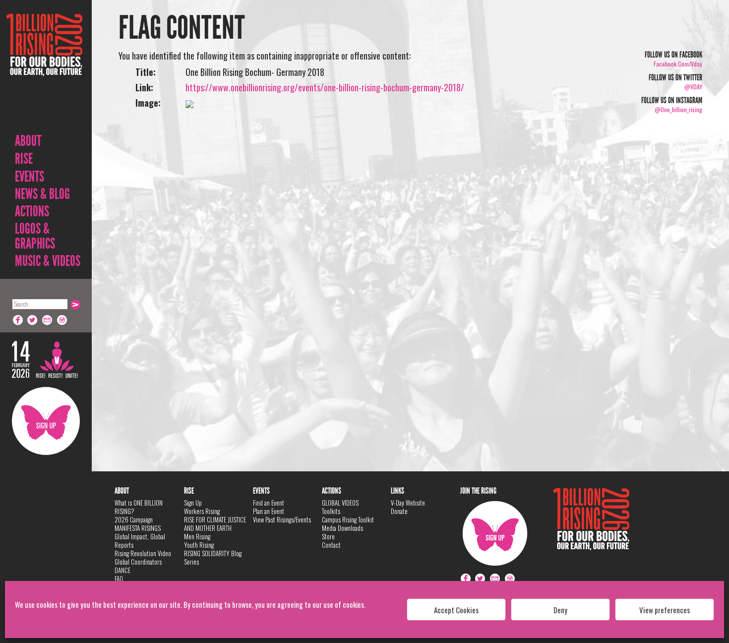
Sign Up (46, 420)
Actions (32, 211)
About (28, 141)
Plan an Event (268, 511)
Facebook (17, 320)
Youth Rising (199, 545)
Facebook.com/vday (678, 64)
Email (47, 320)
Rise (24, 159)
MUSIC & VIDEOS (47, 261)
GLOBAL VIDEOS (340, 503)
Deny (560, 609)
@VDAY (693, 86)
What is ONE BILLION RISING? (139, 507)
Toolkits (331, 511)
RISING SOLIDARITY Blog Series (213, 557)
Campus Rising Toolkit (348, 519)
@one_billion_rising (678, 109)
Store (328, 536)
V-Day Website (408, 503)
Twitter (32, 320)
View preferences (664, 609)
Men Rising (197, 536)
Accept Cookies (456, 609)
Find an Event (268, 503)
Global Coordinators (138, 562)
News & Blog (42, 194)
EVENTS (29, 177)
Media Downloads (342, 528)
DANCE (122, 570)
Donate (399, 511)
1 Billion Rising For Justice (44, 69)
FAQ (119, 578)
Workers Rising (202, 511)
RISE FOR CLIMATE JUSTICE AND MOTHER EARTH (215, 523)
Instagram (62, 320)
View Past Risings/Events (282, 519)
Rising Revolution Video (143, 553)
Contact (331, 545)
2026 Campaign (134, 519)
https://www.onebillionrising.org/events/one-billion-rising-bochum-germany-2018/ (324, 87)
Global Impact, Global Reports (140, 540)
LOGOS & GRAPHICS (35, 236)
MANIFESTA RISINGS (138, 528)
